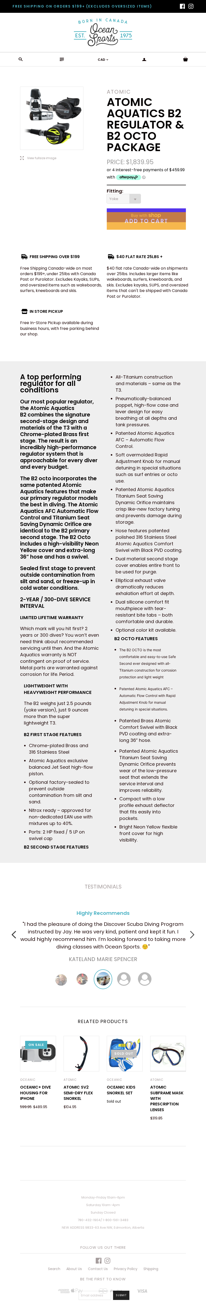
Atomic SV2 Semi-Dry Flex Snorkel (78, 1092)
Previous (14, 934)
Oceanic (28, 1080)
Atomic (70, 1080)
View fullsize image (38, 158)
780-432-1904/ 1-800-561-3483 (103, 1220)
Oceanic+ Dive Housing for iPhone (35, 1092)
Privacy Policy (125, 1268)
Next (192, 934)
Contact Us (98, 1268)
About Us (74, 1268)
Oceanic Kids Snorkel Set (121, 1090)
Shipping (150, 1268)
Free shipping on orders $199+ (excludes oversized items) (82, 6)
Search (54, 1268)
